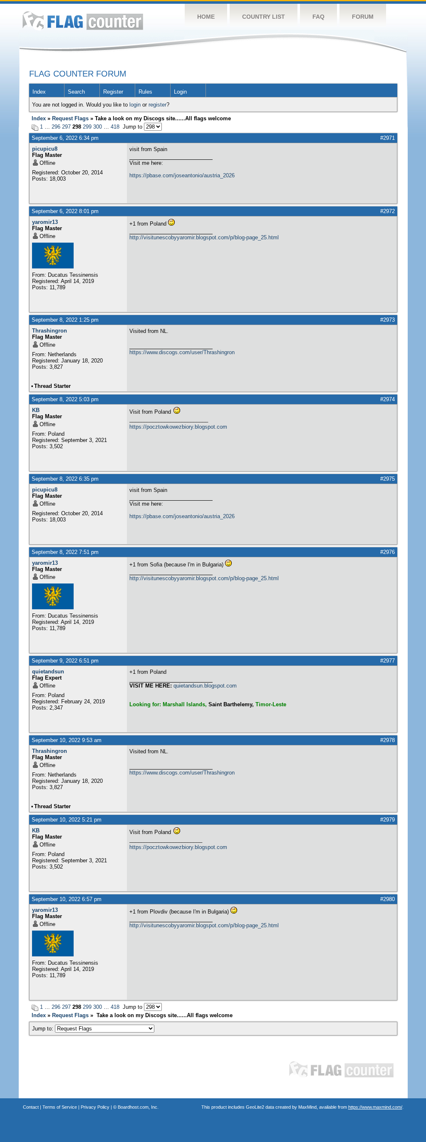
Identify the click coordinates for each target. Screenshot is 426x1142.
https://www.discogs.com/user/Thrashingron (182, 352)
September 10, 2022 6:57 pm (67, 899)
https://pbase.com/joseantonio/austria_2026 (182, 175)
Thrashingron (49, 331)
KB (36, 410)
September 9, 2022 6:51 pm (65, 661)
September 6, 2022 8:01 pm (65, 211)
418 (115, 127)
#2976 (387, 552)
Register (113, 92)
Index (39, 92)
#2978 (387, 740)
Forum (363, 16)
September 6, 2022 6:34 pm (65, 138)
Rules (145, 92)
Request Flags (70, 118)
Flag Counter (82, 20)
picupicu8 (44, 149)
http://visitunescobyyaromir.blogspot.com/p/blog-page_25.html (204, 237)
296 (56, 127)
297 (66, 127)
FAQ (318, 16)
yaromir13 (45, 222)
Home (206, 16)
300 (97, 127)
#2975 (387, 479)
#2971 (387, 138)
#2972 (387, 211)
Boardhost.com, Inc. (138, 1107)
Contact (31, 1107)
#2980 (387, 899)
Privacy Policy (95, 1107)
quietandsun (48, 671)
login (135, 105)
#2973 (387, 320)
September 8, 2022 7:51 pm (65, 552)
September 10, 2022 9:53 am (67, 740)
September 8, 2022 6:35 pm (65, 479)
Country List (263, 16)
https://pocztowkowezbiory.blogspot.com (178, 427)
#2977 (387, 661)
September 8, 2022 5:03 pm (65, 399)
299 (87, 127)
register (157, 105)
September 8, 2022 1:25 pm (65, 320)
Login (180, 92)
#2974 (387, 399)
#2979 (387, 820)
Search (76, 92)
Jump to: (43, 1028)
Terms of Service (59, 1107)
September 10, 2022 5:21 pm (67, 820)
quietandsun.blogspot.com (205, 686)
